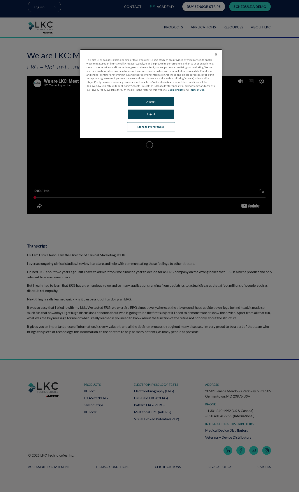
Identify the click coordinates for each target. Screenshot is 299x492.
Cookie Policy (175, 89)
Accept (150, 101)
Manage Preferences (150, 126)
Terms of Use (196, 89)
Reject (151, 114)
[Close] (216, 54)
